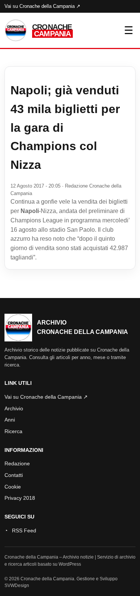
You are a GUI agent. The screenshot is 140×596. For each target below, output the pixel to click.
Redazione (17, 463)
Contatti (13, 475)
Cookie (12, 487)
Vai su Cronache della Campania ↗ (42, 6)
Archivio (13, 408)
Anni (9, 420)
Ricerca (13, 431)
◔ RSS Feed (20, 530)
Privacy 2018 (19, 498)
